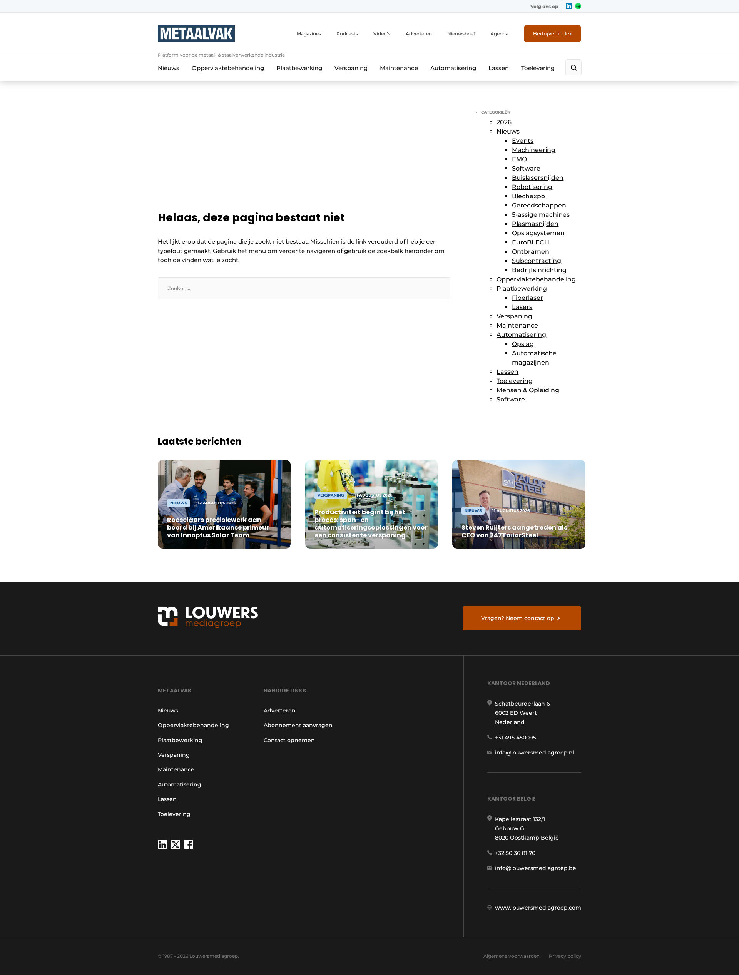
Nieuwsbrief (461, 34)
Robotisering (532, 187)
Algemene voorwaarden (511, 956)
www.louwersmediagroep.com (538, 907)
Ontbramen (530, 251)
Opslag (523, 344)
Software (526, 168)
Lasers (522, 307)
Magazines (309, 34)
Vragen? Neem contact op (517, 618)
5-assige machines (541, 214)
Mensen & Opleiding (528, 390)
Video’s (381, 34)
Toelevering (538, 68)
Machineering (533, 150)
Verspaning (351, 68)
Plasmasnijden (535, 223)
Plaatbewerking (299, 68)
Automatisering (453, 68)
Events (522, 140)
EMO (519, 159)
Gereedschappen (539, 205)
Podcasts (347, 34)
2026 (504, 122)
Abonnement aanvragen (298, 725)
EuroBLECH (530, 242)
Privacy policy (565, 956)
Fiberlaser (527, 297)
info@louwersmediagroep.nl (534, 752)
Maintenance (399, 68)
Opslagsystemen (538, 233)
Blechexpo (528, 196)
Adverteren (419, 34)
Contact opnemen (289, 740)
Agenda (499, 34)
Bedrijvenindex (552, 33)
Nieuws (168, 68)
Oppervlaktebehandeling (228, 68)
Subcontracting (536, 260)
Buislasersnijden (537, 177)
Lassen (498, 68)
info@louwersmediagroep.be (535, 868)
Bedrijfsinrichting (539, 270)
